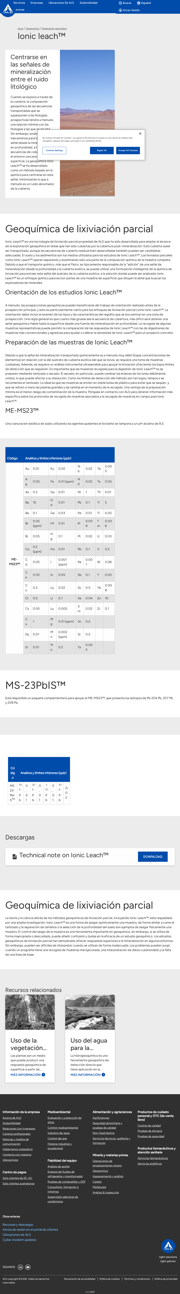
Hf (52, 523)
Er (26, 647)
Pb (79, 502)
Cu (26, 621)
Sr (79, 634)
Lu (52, 609)
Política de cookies (109, 1278)
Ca (27, 549)
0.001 (89, 562)
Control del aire (57, 1138)
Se (79, 598)
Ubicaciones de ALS (17, 1235)
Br (26, 523)
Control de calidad (149, 1125)
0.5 (88, 588)
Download (152, 857)
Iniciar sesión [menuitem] (131, 10)
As (27, 492)
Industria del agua (59, 1133)
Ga (52, 492)
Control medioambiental (63, 1127)
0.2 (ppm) (37, 549)
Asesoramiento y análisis (108, 1176)
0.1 (88, 502)
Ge (52, 513)
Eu (52, 469)
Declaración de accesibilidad (79, 1278)
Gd (51, 502)
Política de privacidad (165, 1278)
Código (12, 458)
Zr (98, 609)
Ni (79, 492)
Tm (98, 523)
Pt (79, 536)
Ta (79, 647)
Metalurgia (99, 1187)
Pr (79, 523)
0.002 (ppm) (62, 634)
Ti (98, 502)
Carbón (97, 1181)
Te (99, 481)
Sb (80, 575)
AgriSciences (101, 1118)
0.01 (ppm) (66, 481)
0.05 (36, 481)
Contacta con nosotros (17, 1154)
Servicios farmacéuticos (153, 1158)
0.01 (36, 469)
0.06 (108, 562)
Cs (27, 609)
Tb (99, 469)
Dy (27, 634)
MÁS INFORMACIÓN (26, 1075)
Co (26, 587)
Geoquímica (32, 28)
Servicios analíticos (150, 1163)
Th (99, 492)
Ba (27, 502)
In (51, 575)
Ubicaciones (10, 1160)
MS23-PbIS (12, 793)
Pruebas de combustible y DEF (67, 1181)
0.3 (35, 492)
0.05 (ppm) (37, 523)
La (52, 588)
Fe (52, 481)
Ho (52, 549)
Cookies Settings (54, 150)
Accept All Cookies (128, 150)
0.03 (61, 513)
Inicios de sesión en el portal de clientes (30, 1230)
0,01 (27, 793)
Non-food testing (103, 1133)
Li (51, 598)
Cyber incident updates (19, 1240)
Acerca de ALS (12, 1118)
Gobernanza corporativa (18, 1149)
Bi (26, 536)
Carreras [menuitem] (18, 9)
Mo (51, 647)
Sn (79, 621)
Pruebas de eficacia (150, 1131)
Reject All (102, 150)
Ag (26, 481)
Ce (26, 575)
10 (34, 502)
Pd (79, 513)
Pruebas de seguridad (151, 1136)
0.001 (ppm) (62, 562)
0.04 (89, 598)
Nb (79, 468)
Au (27, 469)
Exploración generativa (54, 28)
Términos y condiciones (137, 1278)
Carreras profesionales (16, 1134)
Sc (79, 588)
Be (27, 513)
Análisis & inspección (106, 1192)
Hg (51, 536)
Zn (99, 598)
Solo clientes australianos (18, 1183)
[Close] (140, 133)
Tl (98, 513)
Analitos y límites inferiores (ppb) (48, 458)
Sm (79, 608)
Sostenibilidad (11, 1123)
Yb (99, 588)
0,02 (66, 792)
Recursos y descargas (18, 1225)
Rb (80, 549)
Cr (27, 598)
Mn (51, 634)
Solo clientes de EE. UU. (17, 1178)
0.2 (107, 549)
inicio (20, 28)
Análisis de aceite (59, 1166)
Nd (79, 481)
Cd (26, 562)
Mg (51, 621)
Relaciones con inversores (19, 1128)
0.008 (89, 523)
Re (79, 562)
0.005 (108, 468)
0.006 (108, 523)
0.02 (61, 469)
